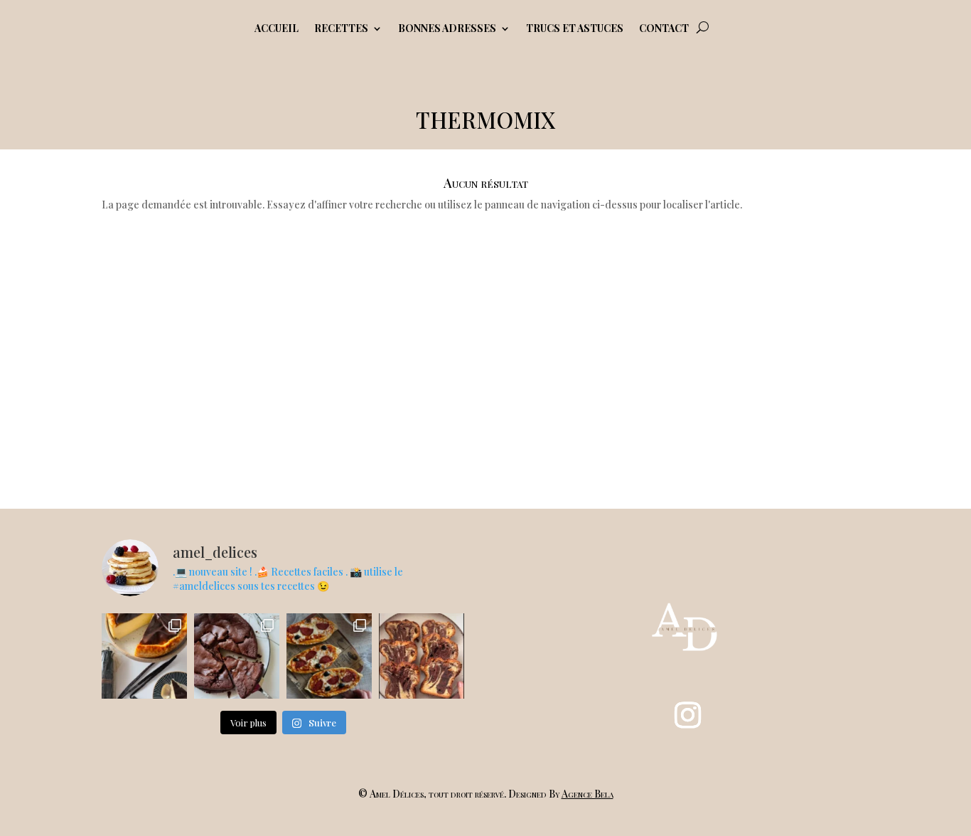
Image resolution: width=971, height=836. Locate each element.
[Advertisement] (485, 351)
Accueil (276, 29)
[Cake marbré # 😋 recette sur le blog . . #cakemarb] (421, 656)
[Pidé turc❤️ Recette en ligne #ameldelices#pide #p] (329, 656)
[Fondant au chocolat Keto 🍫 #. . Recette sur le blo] (236, 656)
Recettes (341, 29)
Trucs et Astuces (574, 29)
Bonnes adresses (447, 29)
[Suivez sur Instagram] (688, 715)
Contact (664, 29)
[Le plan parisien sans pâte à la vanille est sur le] (144, 656)
